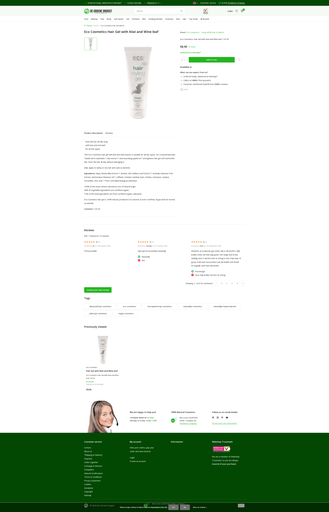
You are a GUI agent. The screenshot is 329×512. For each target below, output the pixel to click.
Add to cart (211, 59)
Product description (93, 133)
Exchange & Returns (93, 466)
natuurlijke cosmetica (192, 306)
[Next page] (242, 283)
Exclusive (169, 19)
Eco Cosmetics (192, 32)
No (185, 507)
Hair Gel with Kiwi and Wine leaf (102, 371)
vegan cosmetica (125, 313)
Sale (184, 19)
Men (144, 19)
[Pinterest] (222, 417)
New (178, 19)
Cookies (87, 484)
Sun (127, 19)
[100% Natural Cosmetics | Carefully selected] (100, 11)
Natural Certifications (93, 473)
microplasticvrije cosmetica (159, 306)
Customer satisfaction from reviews (205, 84)
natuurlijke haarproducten (225, 306)
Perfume (136, 19)
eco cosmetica (129, 306)
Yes (173, 507)
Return (89, 25)
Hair (102, 19)
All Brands (204, 19)
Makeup (94, 19)
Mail (152, 417)
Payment (88, 458)
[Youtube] (227, 417)
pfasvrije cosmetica (98, 313)
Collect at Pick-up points (197, 80)
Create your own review (98, 290)
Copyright (88, 491)
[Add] (115, 389)
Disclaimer (88, 488)
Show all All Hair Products (213, 32)
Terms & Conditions (93, 477)
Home (96, 25)
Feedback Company (236, 3)
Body (109, 19)
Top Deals (193, 19)
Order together (91, 462)
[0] (241, 11)
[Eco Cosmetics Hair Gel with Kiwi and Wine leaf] (103, 350)
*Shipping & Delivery (93, 455)
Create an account (138, 461)
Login (132, 457)
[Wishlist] (236, 11)
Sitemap (87, 495)
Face (86, 19)
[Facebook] (213, 417)
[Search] (181, 11)
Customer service (208, 3)
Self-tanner (119, 19)
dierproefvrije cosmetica (100, 306)
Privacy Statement (92, 480)
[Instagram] (218, 417)
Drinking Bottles (156, 19)
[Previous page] (216, 283)
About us (88, 451)
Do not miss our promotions (224, 423)
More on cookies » (200, 507)
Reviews (109, 133)
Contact (87, 447)
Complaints (89, 469)
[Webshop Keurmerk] (206, 11)
